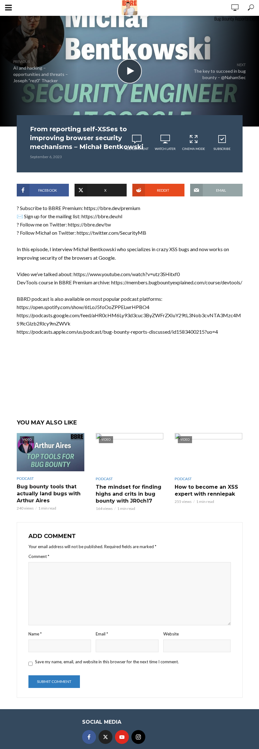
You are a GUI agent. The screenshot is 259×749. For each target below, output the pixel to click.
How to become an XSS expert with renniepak (206, 490)
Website (171, 633)
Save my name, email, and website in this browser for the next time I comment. (107, 661)
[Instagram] (138, 737)
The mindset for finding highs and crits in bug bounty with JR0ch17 (128, 494)
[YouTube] (122, 737)
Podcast (25, 478)
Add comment (136, 149)
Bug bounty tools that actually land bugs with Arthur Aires (49, 494)
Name (35, 633)
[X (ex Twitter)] (105, 737)
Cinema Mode (193, 149)
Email (102, 633)
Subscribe (222, 149)
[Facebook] (89, 737)
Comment (38, 556)
